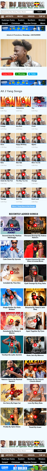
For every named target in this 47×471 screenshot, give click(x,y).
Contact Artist (7, 74)
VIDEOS (31, 16)
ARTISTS (9, 16)
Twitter (33, 74)
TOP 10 (42, 16)
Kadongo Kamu (8, 20)
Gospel (5, 23)
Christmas (15, 23)
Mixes (42, 23)
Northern (31, 20)
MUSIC (20, 16)
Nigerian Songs (30, 23)
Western (41, 20)
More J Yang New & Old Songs (23, 206)
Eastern (21, 20)
